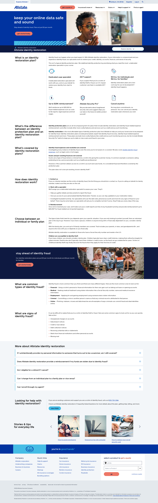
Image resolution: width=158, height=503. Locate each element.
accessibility (43, 484)
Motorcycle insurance (88, 461)
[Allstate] (15, 47)
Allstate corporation (22, 461)
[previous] (51, 427)
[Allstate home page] (21, 7)
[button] (22, 2)
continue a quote (137, 474)
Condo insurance (65, 473)
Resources (41, 467)
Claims (39, 464)
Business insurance (88, 467)
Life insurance (64, 467)
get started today (23, 33)
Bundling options (43, 476)
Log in (137, 2)
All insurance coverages (45, 473)
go (111, 474)
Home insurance (65, 464)
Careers (18, 470)
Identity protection (87, 470)
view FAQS (55, 408)
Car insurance (64, 461)
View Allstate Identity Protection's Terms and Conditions (126, 495)
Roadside (84, 473)
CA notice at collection (33, 484)
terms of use (17, 484)
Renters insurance (65, 470)
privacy (24, 484)
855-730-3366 (113, 400)
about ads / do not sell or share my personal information (62, 484)
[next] (140, 427)
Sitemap (40, 470)
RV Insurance (85, 464)
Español (129, 2)
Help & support (42, 461)
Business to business (22, 467)
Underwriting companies (23, 464)
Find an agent (138, 7)
